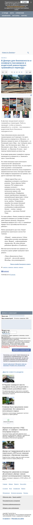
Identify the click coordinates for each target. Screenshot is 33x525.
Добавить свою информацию (11, 508)
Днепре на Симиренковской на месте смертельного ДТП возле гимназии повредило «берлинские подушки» (16, 453)
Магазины (15, 15)
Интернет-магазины (16, 493)
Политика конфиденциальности (11, 504)
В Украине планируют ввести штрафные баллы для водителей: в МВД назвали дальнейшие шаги (15, 387)
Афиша (11, 484)
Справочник (20, 13)
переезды (10, 267)
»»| (30, 72)
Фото (12, 13)
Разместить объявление (17, 365)
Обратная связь (7, 497)
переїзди (5, 267)
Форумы (24, 15)
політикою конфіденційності (15, 6)
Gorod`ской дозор (8, 364)
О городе (5, 13)
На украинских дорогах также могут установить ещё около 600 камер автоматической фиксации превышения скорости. (16, 392)
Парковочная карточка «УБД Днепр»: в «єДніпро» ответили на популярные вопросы (15, 430)
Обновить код (6, 333)
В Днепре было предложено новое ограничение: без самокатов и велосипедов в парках (15, 409)
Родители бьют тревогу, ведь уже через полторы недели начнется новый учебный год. (15, 458)
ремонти (21, 267)
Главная (5, 484)
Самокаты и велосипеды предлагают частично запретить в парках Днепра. (15, 413)
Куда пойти (23, 484)
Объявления (6, 15)
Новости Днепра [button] (8, 52)
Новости (16, 484)
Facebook (12, 274)
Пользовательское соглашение (11, 500)
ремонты (16, 267)
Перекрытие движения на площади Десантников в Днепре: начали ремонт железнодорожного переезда (16, 474)
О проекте (6, 518)
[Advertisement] (16, 34)
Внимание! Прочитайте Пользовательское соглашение (14, 346)
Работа (23, 488)
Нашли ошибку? (16, 497)
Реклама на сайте (18, 518)
